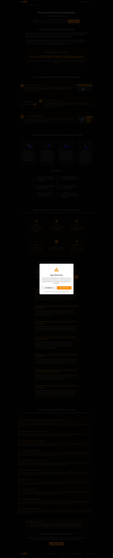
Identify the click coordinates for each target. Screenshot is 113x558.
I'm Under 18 (49, 287)
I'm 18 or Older (64, 287)
